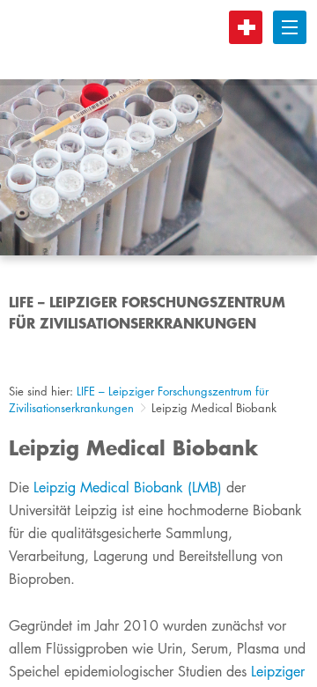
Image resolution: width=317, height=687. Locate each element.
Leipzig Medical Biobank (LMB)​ (127, 487)
